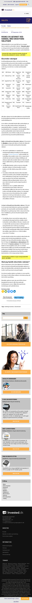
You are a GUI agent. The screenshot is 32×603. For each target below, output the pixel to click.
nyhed (4, 569)
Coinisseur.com (6, 550)
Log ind (17, 4)
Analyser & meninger (22, 563)
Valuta (9, 26)
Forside (3, 26)
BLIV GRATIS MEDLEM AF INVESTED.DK (16, 344)
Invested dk (4, 32)
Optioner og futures (12, 571)
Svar (25, 572)
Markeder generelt (25, 568)
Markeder (18, 568)
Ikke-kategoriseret (6, 567)
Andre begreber (6, 485)
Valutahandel (17, 306)
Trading (4, 498)
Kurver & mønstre (11, 568)
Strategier (21, 572)
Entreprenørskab (21, 564)
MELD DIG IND (16, 421)
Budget (16, 564)
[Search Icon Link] (28, 4)
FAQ (27, 1)
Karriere (17, 567)
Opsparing (5, 571)
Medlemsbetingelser (7, 545)
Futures (5, 489)
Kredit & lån (22, 567)
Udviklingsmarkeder (9, 306)
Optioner (5, 495)
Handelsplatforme (19, 566)
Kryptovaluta (5, 568)
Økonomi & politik (22, 569)
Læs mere (22, 55)
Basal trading (11, 564)
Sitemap (5, 548)
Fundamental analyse (7, 566)
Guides (13, 566)
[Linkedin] (14, 291)
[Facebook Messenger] (11, 291)
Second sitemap (6, 554)
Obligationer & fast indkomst (12, 569)
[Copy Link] (3, 291)
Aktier (4, 484)
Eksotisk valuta (25, 46)
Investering (13, 567)
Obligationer (6, 492)
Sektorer (25, 571)
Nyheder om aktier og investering (10, 534)
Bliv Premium (11, 4)
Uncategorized (19, 573)
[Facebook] (8, 291)
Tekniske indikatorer (7, 573)
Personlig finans (7, 497)
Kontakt (5, 4)
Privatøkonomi (19, 571)
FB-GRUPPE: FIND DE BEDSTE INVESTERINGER (16, 372)
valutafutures (14, 242)
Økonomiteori (6, 493)
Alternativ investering (12, 563)
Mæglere (5, 490)
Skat (3, 572)
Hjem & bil (26, 566)
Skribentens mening (9, 572)
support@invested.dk (20, 1)
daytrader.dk (5, 552)
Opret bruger (23, 4)
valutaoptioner (22, 242)
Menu (27, 13)
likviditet (5, 143)
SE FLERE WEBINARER (16, 392)
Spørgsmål (16, 572)
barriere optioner (14, 244)
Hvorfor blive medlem (8, 536)
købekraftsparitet (13, 154)
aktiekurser (5, 563)
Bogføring (5, 487)
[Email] (5, 291)
